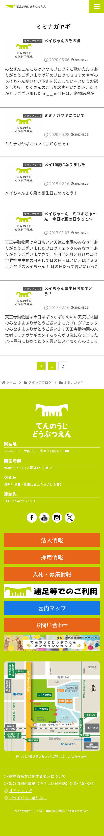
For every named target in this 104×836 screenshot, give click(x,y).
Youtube (44, 517)
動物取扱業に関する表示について (37, 776)
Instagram (57, 517)
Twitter (70, 517)
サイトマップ (20, 790)
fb (32, 517)
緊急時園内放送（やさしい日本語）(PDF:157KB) (51, 783)
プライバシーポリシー (28, 797)
